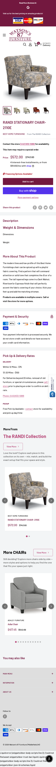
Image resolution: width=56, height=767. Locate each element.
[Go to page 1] (27, 536)
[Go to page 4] (23, 642)
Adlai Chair (13, 624)
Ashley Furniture (16, 620)
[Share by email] (51, 207)
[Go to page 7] (30, 642)
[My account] (30, 44)
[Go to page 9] (35, 642)
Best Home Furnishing (14, 134)
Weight (6, 242)
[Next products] (51, 500)
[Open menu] (4, 35)
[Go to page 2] (29, 536)
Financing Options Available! (18, 174)
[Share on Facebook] (35, 207)
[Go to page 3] (20, 642)
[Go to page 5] (25, 642)
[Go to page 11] (40, 642)
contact (29, 408)
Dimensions (8, 234)
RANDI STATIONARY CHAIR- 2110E (23, 519)
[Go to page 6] (28, 642)
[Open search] (24, 44)
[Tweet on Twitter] (46, 207)
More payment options (28, 197)
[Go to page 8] (33, 642)
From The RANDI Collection (38, 134)
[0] (36, 44)
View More (11, 446)
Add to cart (28, 181)
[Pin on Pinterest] (40, 207)
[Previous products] (5, 500)
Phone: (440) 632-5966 (13, 395)
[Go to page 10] (37, 642)
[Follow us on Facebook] (5, 716)
